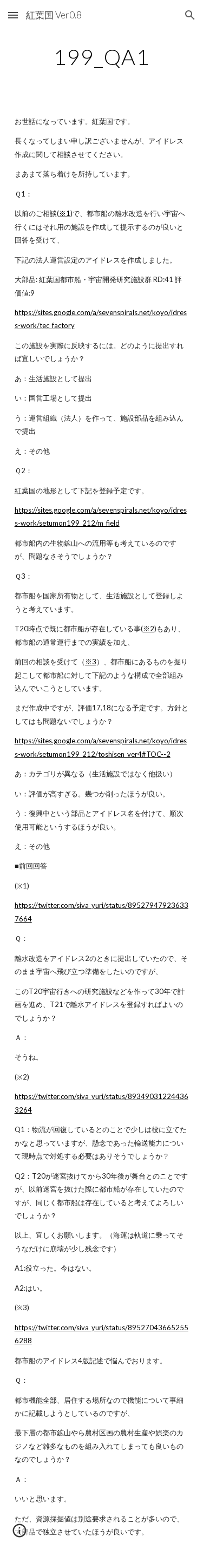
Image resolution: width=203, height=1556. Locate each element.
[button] (13, 15)
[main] (101, 57)
